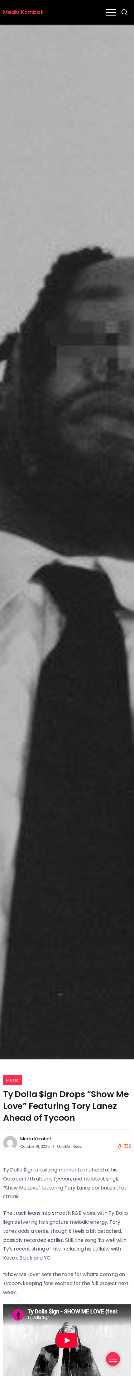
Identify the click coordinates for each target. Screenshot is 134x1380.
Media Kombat (23, 12)
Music (12, 1080)
